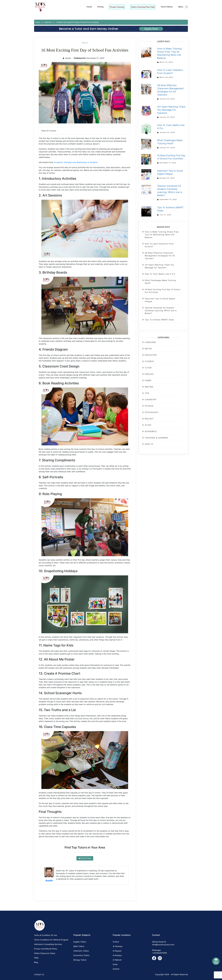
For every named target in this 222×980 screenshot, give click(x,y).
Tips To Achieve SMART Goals (159, 319)
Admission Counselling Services (48, 944)
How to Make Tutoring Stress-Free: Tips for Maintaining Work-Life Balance (162, 234)
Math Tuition (78, 946)
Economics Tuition (81, 955)
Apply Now (151, 29)
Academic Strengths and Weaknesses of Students (76, 162)
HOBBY (148, 380)
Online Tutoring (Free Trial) (143, 7)
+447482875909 (159, 953)
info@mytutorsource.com (163, 944)
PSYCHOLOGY (151, 412)
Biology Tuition (79, 960)
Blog (36, 962)
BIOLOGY (149, 418)
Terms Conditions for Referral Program (51, 940)
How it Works (167, 7)
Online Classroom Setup (44, 953)
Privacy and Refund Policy (45, 949)
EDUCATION (151, 355)
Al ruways (117, 955)
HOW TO (149, 444)
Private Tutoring (117, 7)
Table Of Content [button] (48, 131)
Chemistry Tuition (81, 951)
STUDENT (149, 361)
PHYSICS (149, 406)
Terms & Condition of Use (45, 935)
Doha (115, 964)
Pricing (100, 7)
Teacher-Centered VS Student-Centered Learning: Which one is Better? (161, 310)
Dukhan (116, 969)
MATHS (148, 348)
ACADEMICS (151, 431)
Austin (68, 58)
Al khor (116, 942)
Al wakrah (117, 960)
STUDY (148, 425)
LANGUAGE (150, 342)
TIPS (147, 393)
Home (89, 7)
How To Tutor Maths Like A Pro (160, 274)
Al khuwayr (118, 946)
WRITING (149, 387)
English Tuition (79, 942)
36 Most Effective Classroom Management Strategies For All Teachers (160, 256)
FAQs (36, 958)
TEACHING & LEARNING (156, 438)
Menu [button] (180, 7)
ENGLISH (48, 22)
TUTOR (148, 368)
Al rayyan (117, 951)
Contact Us (39, 974)
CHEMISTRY (150, 399)
